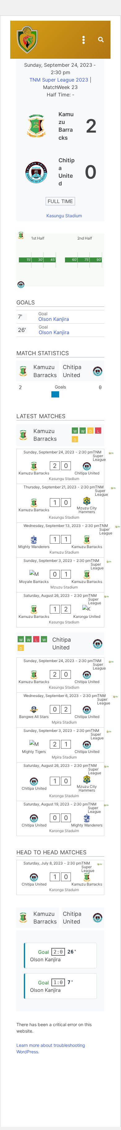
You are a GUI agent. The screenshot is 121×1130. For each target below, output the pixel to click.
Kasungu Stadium (64, 215)
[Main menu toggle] (83, 40)
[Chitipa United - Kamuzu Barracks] (60, 877)
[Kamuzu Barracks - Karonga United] (60, 610)
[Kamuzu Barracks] (60, 126)
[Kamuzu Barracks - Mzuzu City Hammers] (60, 503)
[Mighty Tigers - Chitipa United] (60, 745)
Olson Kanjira (53, 319)
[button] (101, 40)
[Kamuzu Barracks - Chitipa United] (60, 466)
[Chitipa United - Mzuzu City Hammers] (60, 782)
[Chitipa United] (60, 172)
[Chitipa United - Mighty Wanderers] (60, 818)
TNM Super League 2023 (59, 80)
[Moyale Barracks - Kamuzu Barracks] (60, 575)
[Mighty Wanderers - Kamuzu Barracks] (60, 540)
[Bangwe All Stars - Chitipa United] (60, 710)
